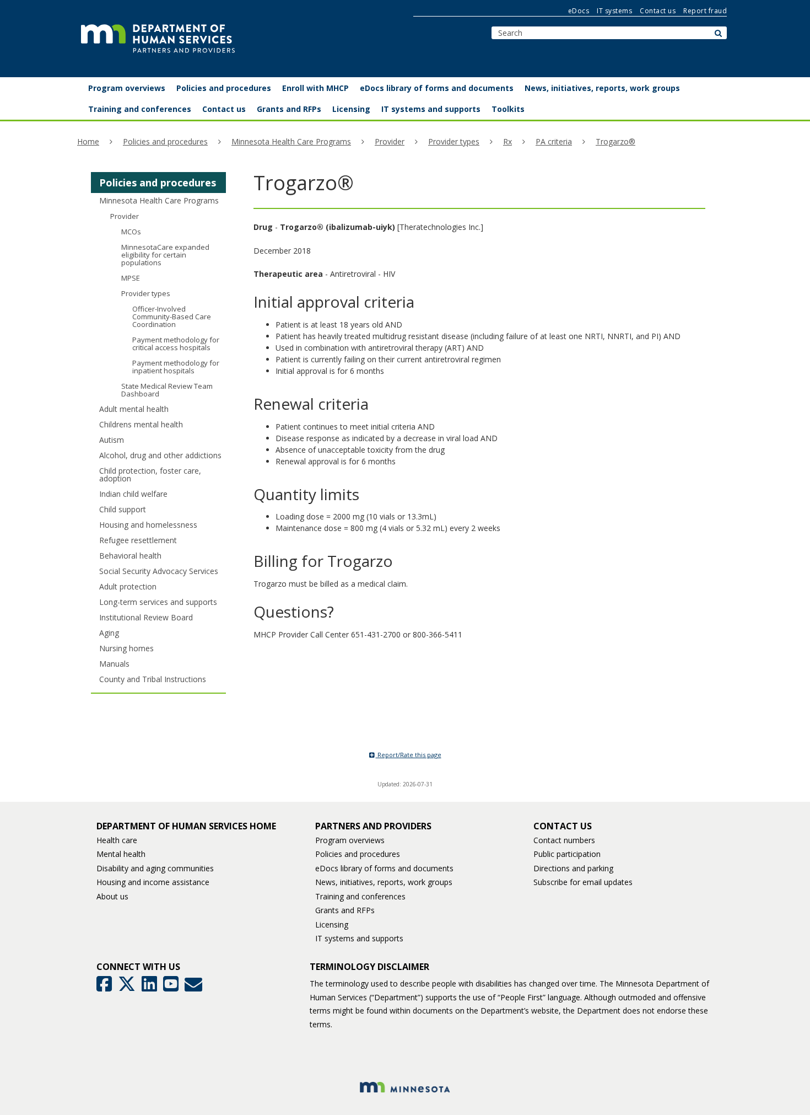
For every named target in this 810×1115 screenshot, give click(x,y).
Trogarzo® (615, 141)
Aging (109, 633)
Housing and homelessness (148, 524)
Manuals (114, 663)
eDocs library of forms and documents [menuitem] (437, 88)
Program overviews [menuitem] (126, 88)
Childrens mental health (141, 424)
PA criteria (554, 141)
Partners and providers (373, 826)
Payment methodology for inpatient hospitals (175, 367)
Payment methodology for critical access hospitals (175, 343)
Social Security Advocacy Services (158, 571)
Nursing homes (126, 648)
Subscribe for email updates (583, 882)
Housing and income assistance (152, 882)
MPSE (130, 278)
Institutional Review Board (146, 617)
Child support (122, 509)
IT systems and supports (359, 938)
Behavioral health (130, 555)
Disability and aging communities (155, 868)
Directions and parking (573, 868)
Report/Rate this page (408, 755)
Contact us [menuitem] (224, 109)
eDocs (579, 10)
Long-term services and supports (158, 602)
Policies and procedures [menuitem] (223, 88)
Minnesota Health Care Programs (291, 141)
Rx (507, 141)
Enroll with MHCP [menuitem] (315, 88)
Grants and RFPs (345, 910)
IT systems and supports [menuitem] (430, 109)
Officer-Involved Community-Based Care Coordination (171, 316)
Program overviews (350, 840)
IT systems (614, 10)
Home (88, 141)
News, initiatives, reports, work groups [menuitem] (602, 88)
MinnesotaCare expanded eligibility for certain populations (165, 254)
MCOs (131, 232)
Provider (389, 141)
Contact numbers (564, 840)
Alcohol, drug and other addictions (160, 455)
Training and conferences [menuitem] (139, 109)
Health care (116, 840)
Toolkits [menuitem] (508, 109)
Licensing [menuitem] (351, 109)
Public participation (567, 854)
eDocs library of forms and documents (384, 868)
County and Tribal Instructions (152, 679)
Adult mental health (134, 409)
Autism (111, 440)
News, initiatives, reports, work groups (383, 882)
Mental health (120, 854)
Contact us (658, 10)
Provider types (453, 141)
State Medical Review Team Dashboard (167, 390)
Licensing (331, 924)
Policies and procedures (165, 141)
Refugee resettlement (138, 540)
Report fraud (705, 10)
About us (112, 896)
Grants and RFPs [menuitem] (289, 109)
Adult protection (127, 586)
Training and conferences (360, 896)
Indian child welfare (133, 494)
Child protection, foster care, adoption (150, 474)
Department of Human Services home (186, 826)
